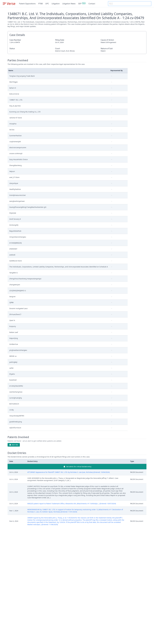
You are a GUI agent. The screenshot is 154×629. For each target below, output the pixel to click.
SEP (79, 3)
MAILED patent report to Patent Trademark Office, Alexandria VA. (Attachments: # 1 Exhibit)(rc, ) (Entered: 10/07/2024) (71, 503)
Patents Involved (18, 437)
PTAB (40, 3)
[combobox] (129, 3)
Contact (91, 3)
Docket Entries (17, 453)
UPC (47, 3)
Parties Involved (18, 60)
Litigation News (69, 3)
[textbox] (131, 3)
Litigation (56, 3)
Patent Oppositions (27, 3)
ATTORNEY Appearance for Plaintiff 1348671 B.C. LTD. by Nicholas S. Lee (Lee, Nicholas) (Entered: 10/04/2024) (68, 472)
